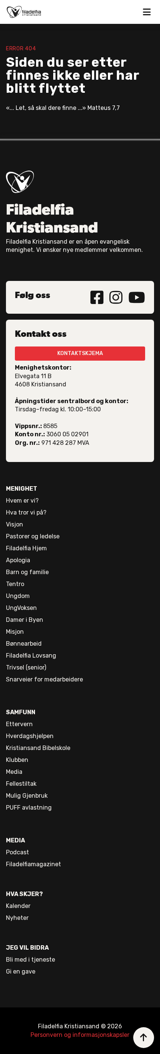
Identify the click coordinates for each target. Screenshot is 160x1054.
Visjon (14, 524)
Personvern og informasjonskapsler (80, 1034)
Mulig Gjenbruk (27, 795)
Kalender (18, 905)
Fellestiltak (21, 783)
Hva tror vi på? (26, 512)
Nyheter (17, 917)
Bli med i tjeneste (30, 959)
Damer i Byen (24, 619)
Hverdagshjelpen (30, 736)
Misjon (15, 631)
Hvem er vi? (22, 500)
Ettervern (19, 724)
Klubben (17, 759)
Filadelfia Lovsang (31, 655)
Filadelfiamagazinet (33, 864)
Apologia (18, 560)
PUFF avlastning (29, 807)
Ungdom (18, 595)
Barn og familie (27, 572)
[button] (146, 11)
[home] (24, 12)
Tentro (15, 584)
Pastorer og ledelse (33, 536)
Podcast (17, 852)
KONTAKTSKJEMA (80, 353)
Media (14, 771)
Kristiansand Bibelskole (38, 747)
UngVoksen (21, 607)
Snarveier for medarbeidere (44, 679)
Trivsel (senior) (26, 667)
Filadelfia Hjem (26, 548)
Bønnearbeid (24, 643)
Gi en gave (20, 971)
